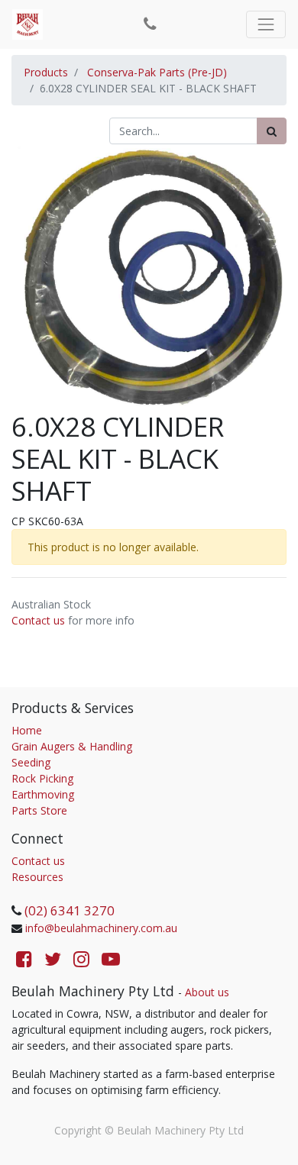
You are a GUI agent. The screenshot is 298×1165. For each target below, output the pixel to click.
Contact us (38, 620)
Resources (37, 877)
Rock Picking (42, 778)
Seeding (30, 762)
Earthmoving (42, 794)
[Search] (272, 131)
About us (207, 992)
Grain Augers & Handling (71, 746)
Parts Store (39, 810)
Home (26, 730)
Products (46, 72)
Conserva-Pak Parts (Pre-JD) (157, 72)
